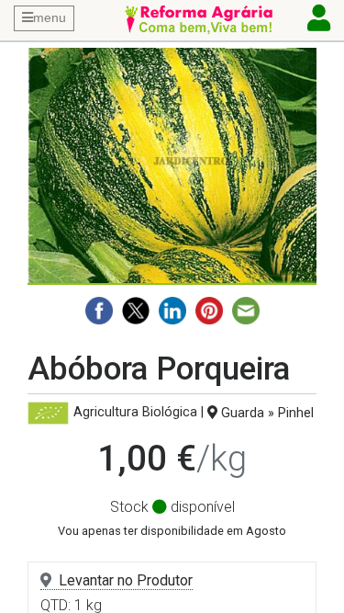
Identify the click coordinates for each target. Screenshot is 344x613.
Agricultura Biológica (135, 413)
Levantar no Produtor (126, 580)
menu (49, 17)
